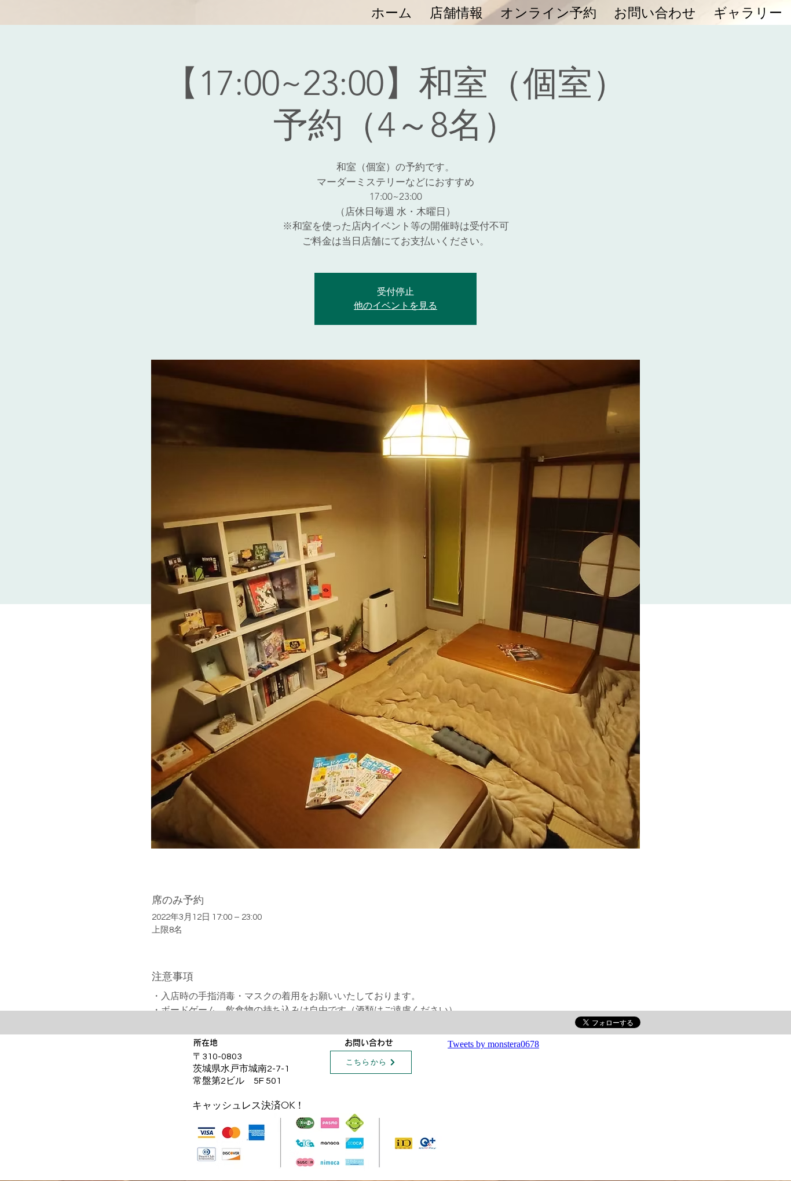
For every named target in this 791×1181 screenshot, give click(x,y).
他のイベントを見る (395, 305)
